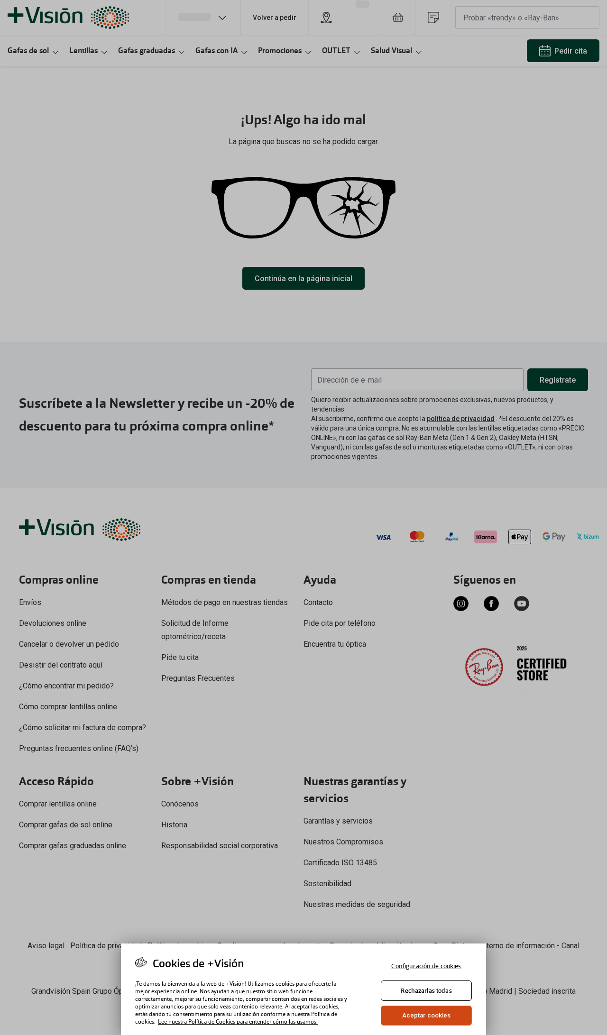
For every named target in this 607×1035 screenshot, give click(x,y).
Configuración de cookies (426, 966)
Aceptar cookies (426, 1015)
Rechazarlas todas (426, 991)
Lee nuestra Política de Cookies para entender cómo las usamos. (238, 1022)
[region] (303, 989)
